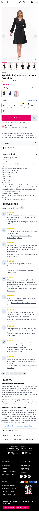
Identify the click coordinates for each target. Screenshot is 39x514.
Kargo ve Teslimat (8, 491)
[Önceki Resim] (3, 36)
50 (4, 111)
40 (9, 105)
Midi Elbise (29, 439)
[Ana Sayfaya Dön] (4, 2)
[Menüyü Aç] (36, 2)
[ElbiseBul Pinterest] (25, 476)
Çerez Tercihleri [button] (9, 507)
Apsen (6, 439)
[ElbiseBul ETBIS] (28, 489)
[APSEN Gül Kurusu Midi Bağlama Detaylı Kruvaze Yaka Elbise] (16, 94)
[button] (19, 154)
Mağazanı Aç (24, 469)
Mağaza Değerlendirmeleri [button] (12, 208)
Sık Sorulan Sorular (8, 485)
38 (4, 105)
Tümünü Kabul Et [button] (22, 507)
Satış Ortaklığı (25, 466)
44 (21, 105)
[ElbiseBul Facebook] (21, 476)
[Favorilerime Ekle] (34, 118)
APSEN (4, 73)
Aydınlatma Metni (8, 475)
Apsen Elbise (17, 439)
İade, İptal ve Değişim (9, 494)
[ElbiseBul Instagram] (29, 476)
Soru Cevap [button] (24, 81)
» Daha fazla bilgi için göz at (17, 426)
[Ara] (20, 2)
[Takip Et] (35, 143)
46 (26, 105)
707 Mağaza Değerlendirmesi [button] (11, 81)
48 (32, 105)
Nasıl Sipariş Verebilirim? (10, 488)
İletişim (4, 469)
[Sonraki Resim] (35, 36)
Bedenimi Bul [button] (33, 100)
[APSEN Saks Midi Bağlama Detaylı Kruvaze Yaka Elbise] (10, 94)
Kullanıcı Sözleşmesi (9, 472)
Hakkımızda (6, 466)
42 (15, 105)
